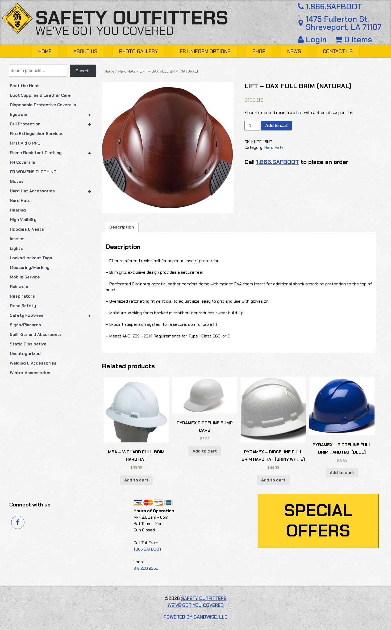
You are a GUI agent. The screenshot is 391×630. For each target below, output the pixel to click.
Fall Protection (50, 124)
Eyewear (50, 114)
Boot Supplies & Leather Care (40, 95)
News (294, 51)
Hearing (18, 210)
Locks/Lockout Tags (31, 258)
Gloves (17, 181)
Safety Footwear (50, 315)
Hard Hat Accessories (50, 191)
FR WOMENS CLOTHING (33, 172)
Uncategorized (25, 353)
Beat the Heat (24, 85)
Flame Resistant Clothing (50, 152)
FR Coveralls (22, 162)
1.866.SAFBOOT (334, 7)
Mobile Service (25, 277)
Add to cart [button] (136, 480)
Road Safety (23, 305)
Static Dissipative (28, 344)
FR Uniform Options (205, 51)
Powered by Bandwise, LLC (196, 617)
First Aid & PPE (25, 143)
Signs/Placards (25, 325)
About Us (85, 51)
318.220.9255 (146, 568)
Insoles (17, 239)
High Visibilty (23, 219)
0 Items (357, 40)
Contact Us (338, 51)
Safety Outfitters (131, 18)
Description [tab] (121, 227)
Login (316, 40)
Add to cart (276, 125)
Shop (258, 51)
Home (45, 51)
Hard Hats (20, 200)
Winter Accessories (30, 372)
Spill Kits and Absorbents (36, 334)
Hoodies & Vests (27, 229)
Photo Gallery (138, 51)
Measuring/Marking (29, 267)
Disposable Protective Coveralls (43, 105)
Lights (16, 248)
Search (83, 71)
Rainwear (19, 286)
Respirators (22, 296)
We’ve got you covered (104, 31)
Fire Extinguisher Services (37, 133)
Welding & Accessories (33, 363)
